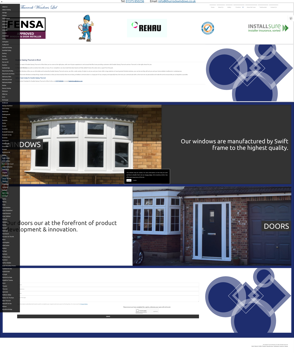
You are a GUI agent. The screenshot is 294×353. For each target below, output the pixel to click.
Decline (135, 180)
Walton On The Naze (8, 297)
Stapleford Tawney (7, 280)
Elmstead (5, 196)
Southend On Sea (7, 268)
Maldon (4, 248)
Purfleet (4, 251)
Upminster (5, 292)
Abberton (5, 7)
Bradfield (4, 129)
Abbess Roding (6, 9)
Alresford (5, 21)
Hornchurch (5, 233)
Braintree (4, 137)
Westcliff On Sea (6, 303)
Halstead (4, 222)
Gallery (229, 7)
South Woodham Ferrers (9, 265)
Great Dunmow (6, 213)
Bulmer (4, 155)
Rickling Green (6, 257)
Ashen (4, 39)
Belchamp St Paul (7, 79)
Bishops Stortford (7, 105)
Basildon (4, 65)
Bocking (4, 117)
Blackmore (5, 111)
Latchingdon (5, 242)
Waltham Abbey (6, 295)
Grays (4, 204)
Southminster (6, 271)
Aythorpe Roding (7, 47)
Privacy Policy (148, 175)
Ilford (3, 239)
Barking (4, 53)
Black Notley (5, 108)
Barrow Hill (5, 62)
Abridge (4, 12)
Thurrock (4, 289)
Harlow (4, 225)
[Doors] (82, 265)
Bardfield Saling (6, 50)
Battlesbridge (6, 68)
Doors (276, 226)
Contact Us (273, 7)
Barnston (4, 59)
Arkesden (5, 30)
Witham (4, 306)
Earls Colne (5, 193)
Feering (4, 201)
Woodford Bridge (7, 309)
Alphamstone (6, 18)
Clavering (4, 181)
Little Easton (5, 245)
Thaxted (4, 286)
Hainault (4, 219)
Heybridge (5, 231)
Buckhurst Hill (6, 152)
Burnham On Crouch (8, 164)
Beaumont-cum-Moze (8, 73)
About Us (220, 7)
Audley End (5, 44)
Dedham (4, 190)
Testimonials (263, 7)
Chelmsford (5, 169)
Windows (23, 144)
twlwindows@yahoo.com (76, 81)
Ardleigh (4, 27)
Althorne (4, 24)
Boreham (4, 120)
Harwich (4, 228)
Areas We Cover (251, 7)
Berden (4, 85)
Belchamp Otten (6, 76)
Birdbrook (5, 103)
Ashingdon (5, 41)
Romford (4, 260)
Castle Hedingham (7, 167)
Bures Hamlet (6, 158)
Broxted (4, 149)
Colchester (5, 187)
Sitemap (286, 346)
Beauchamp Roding (7, 71)
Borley (4, 123)
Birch (3, 97)
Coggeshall (5, 184)
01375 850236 (59, 81)
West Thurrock (6, 300)
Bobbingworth (6, 114)
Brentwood (5, 140)
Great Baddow (6, 207)
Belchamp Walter (7, 82)
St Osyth (4, 274)
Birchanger (5, 100)
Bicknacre (5, 91)
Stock (3, 283)
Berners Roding (6, 88)
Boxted (4, 126)
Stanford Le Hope (7, 277)
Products (238, 7)
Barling (4, 56)
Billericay (4, 94)
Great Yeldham (6, 216)
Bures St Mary (6, 161)
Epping (4, 199)
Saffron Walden (6, 263)
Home (212, 7)
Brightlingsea (6, 143)
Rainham (4, 254)
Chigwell (4, 172)
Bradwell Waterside (7, 132)
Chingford (5, 175)
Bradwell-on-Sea (6, 135)
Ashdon (4, 33)
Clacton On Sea (6, 178)
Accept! (129, 180)
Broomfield (5, 146)
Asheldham (5, 36)
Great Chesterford (7, 210)
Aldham (4, 15)
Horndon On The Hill (8, 236)
